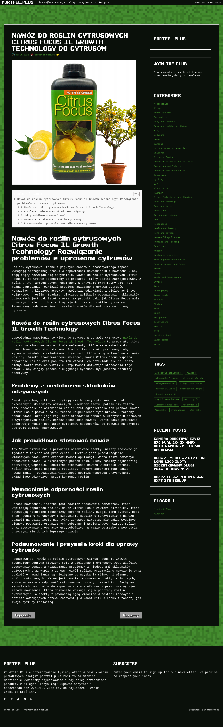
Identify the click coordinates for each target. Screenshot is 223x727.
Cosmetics (160, 175)
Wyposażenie (178, 410)
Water (157, 344)
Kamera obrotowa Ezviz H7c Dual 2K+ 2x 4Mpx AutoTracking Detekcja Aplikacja (177, 444)
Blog (156, 130)
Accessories (161, 103)
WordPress (213, 709)
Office (158, 281)
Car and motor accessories (170, 148)
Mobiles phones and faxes (169, 264)
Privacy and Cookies (36, 709)
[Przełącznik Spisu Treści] (135, 194)
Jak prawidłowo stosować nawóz (45, 215)
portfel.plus (18, 2)
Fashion (158, 192)
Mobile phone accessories (169, 259)
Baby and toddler (164, 121)
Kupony (158, 250)
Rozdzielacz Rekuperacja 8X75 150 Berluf (179, 478)
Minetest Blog (162, 509)
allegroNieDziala (193, 378)
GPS (156, 219)
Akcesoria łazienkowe (168, 372)
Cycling (158, 179)
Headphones (160, 224)
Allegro (158, 108)
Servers (158, 299)
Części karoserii (165, 394)
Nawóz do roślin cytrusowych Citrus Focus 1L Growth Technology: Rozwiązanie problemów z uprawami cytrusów (77, 201)
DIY (156, 183)
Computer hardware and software (173, 161)
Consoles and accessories (169, 170)
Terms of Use (12, 709)
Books (157, 139)
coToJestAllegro (165, 388)
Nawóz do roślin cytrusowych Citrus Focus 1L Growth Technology (69, 207)
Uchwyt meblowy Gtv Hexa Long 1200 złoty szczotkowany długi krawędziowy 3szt (180, 463)
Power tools (161, 295)
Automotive (160, 117)
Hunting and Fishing (166, 241)
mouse (157, 268)
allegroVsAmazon (165, 383)
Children (159, 152)
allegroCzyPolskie (166, 378)
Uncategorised (162, 335)
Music (157, 273)
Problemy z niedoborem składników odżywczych (55, 211)
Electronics (161, 188)
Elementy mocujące (166, 404)
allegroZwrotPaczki (192, 383)
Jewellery (160, 246)
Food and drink (163, 206)
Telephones (160, 317)
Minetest (159, 513)
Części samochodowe (167, 399)
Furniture (160, 210)
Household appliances (167, 237)
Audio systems (162, 112)
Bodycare (159, 135)
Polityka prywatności (208, 2)
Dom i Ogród (191, 399)
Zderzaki (195, 410)
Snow (156, 308)
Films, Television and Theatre (173, 197)
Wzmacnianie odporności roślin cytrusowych (54, 219)
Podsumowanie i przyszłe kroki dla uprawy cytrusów (60, 223)
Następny (131, 615)
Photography (161, 290)
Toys (156, 330)
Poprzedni (23, 615)
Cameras (158, 144)
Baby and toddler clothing (170, 126)
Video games (161, 339)
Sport (157, 313)
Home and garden (164, 233)
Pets (156, 286)
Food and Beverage (165, 201)
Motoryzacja (190, 404)
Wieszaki (160, 410)
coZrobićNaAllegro (191, 388)
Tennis (158, 326)
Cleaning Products (165, 157)
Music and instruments (167, 277)
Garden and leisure (45, 55)
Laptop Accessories (165, 255)
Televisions (161, 322)
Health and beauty (165, 228)
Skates (158, 304)
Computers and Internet (168, 166)
